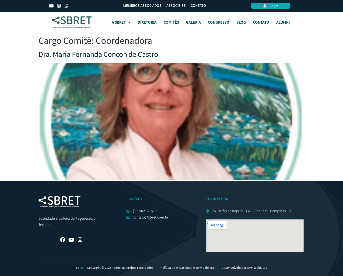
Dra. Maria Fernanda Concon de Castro (98, 54)
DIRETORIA (147, 22)
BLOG (241, 22)
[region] (171, 262)
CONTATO (261, 22)
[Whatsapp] (67, 6)
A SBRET (119, 22)
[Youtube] (51, 6)
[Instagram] (59, 6)
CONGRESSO (218, 22)
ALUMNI (283, 22)
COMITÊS (171, 22)
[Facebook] (62, 239)
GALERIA (193, 22)
